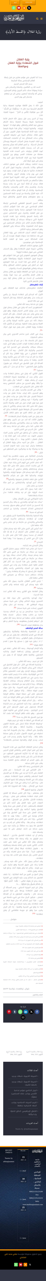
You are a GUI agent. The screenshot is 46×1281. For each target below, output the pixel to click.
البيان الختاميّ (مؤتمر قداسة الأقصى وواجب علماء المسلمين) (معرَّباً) (24, 1094)
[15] (33, 913)
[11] (31, 644)
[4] (36, 452)
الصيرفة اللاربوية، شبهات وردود (24, 1076)
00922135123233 (36, 1198)
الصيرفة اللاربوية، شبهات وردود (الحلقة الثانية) (24, 1083)
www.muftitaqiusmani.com (33, 1204)
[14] (22, 789)
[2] (35, 369)
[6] (27, 511)
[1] (41, 330)
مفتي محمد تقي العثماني (15, 1255)
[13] (41, 743)
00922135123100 (36, 1191)
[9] (15, 607)
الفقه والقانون (38, 994)
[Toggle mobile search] (37, 19)
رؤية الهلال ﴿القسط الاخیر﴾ (34, 1051)
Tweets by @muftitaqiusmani (26, 1129)
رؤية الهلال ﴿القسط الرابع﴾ (14, 1051)
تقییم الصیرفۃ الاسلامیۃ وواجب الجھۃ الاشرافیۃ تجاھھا (24, 1104)
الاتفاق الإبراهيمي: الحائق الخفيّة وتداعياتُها (23, 1112)
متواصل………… (9, 919)
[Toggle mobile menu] (42, 19)
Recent (23, 1150)
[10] (18, 624)
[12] (14, 716)
